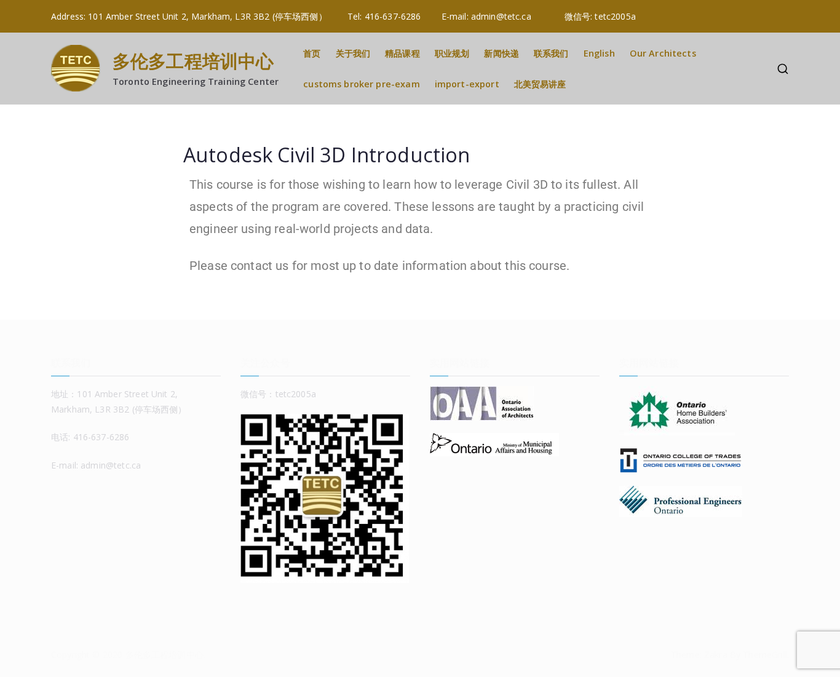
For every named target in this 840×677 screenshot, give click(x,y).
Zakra (715, 654)
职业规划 (452, 53)
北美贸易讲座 (540, 84)
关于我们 (353, 53)
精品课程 (402, 53)
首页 (311, 53)
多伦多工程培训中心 (193, 61)
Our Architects (663, 53)
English (599, 53)
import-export (467, 84)
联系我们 (551, 53)
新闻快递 (501, 53)
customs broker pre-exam (361, 84)
